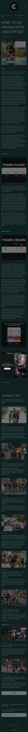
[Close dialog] (26, 355)
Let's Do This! (7, 368)
